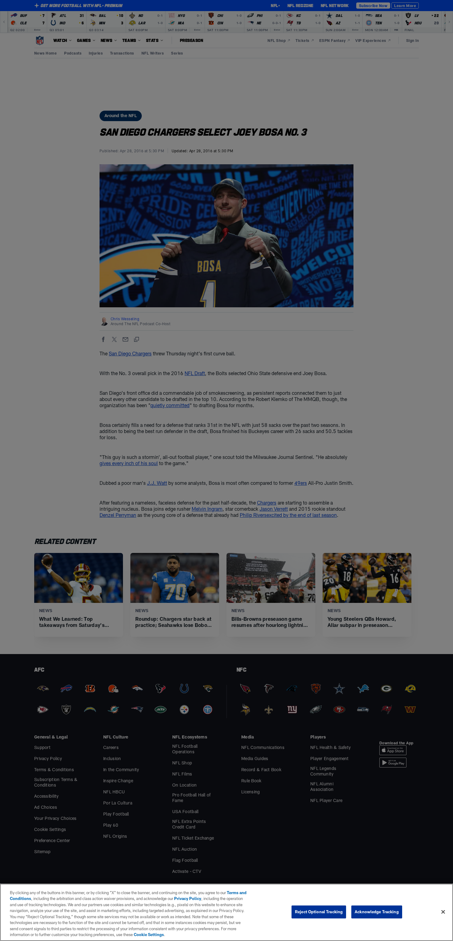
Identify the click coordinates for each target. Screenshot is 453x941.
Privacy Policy (187, 898)
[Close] (443, 911)
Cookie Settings (149, 934)
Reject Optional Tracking (319, 911)
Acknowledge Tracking (377, 911)
